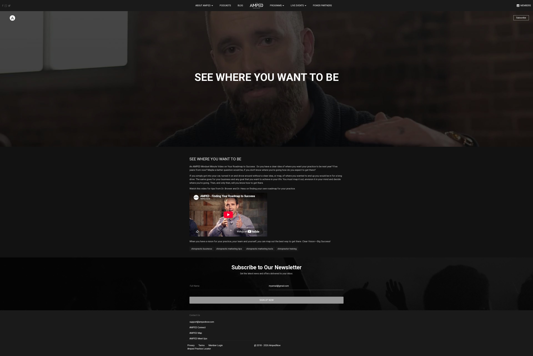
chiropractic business (201, 248)
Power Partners (322, 5)
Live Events (297, 5)
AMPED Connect (197, 327)
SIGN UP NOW (267, 300)
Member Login (215, 345)
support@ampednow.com (201, 322)
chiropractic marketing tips (229, 248)
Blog (240, 5)
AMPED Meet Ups (198, 338)
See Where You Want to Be (215, 159)
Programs (276, 5)
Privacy (191, 345)
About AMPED (203, 5)
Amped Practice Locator (199, 348)
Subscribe (521, 17)
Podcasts (225, 5)
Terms (201, 345)
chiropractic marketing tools (259, 248)
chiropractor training (287, 248)
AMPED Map (195, 333)
